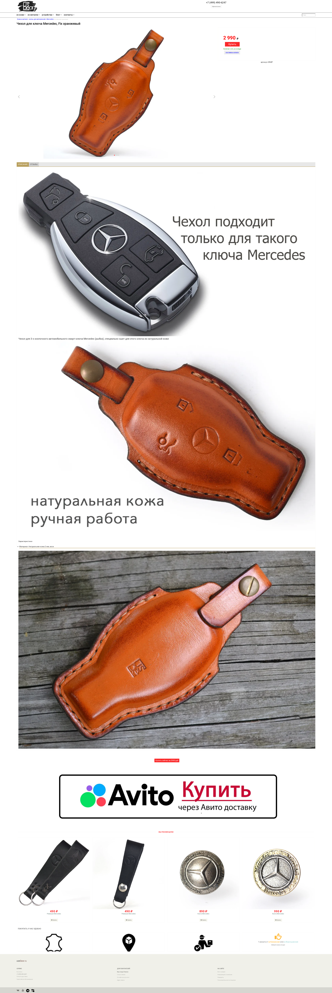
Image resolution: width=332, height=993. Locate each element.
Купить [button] (232, 44)
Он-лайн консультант (123, 977)
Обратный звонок (216, 6)
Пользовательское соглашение (227, 980)
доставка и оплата (232, 52)
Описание (23, 164)
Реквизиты (221, 977)
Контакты (19, 972)
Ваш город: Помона (122, 972)
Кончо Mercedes (203, 914)
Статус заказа (121, 974)
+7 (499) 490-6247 (216, 2)
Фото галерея (221, 972)
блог (58, 15)
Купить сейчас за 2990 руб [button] (166, 760)
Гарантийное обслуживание (25, 979)
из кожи (20, 15)
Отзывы (34, 164)
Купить (55, 920)
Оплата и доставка (22, 976)
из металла (33, 15)
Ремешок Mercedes (54, 914)
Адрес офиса (120, 980)
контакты (68, 15)
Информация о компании (225, 974)
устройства (47, 15)
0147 (270, 62)
